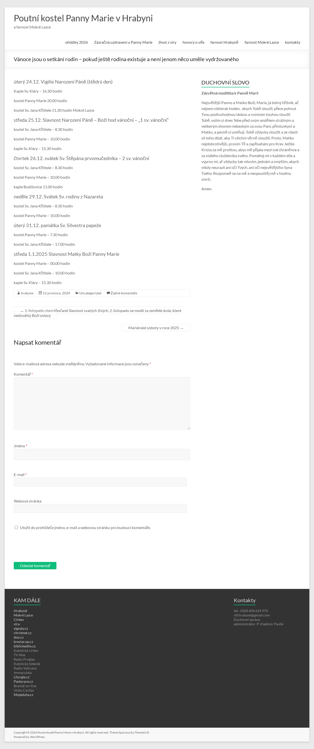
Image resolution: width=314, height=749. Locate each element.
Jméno (20, 445)
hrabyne (27, 293)
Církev (19, 619)
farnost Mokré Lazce (262, 42)
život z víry (167, 42)
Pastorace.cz (23, 681)
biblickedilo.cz (25, 646)
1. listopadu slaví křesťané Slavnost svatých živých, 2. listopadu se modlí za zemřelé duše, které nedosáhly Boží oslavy (97, 313)
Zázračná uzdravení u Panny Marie (123, 42)
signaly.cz (21, 628)
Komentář (23, 374)
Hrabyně (20, 611)
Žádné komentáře (124, 293)
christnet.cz (22, 633)
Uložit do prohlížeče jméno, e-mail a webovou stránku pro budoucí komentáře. (85, 527)
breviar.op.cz (23, 642)
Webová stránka (27, 501)
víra (17, 624)
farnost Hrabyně (224, 42)
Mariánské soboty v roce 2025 (156, 327)
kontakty (292, 42)
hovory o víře (193, 42)
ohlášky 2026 (76, 42)
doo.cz (19, 637)
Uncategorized (90, 293)
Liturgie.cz (21, 677)
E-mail (20, 474)
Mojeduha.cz (23, 695)
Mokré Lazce (23, 615)
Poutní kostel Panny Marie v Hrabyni (83, 18)
